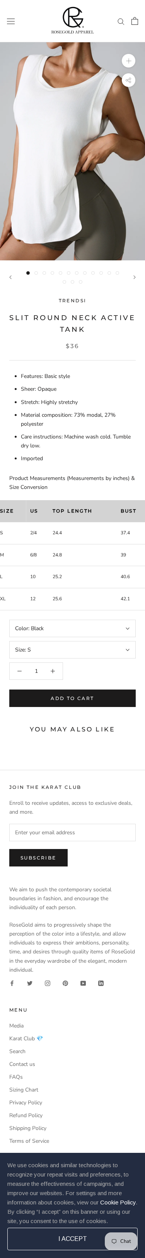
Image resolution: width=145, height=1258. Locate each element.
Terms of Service (29, 1141)
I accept (72, 1238)
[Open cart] (134, 21)
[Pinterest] (65, 983)
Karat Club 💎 (26, 1038)
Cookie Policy (118, 1202)
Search (17, 1051)
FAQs (16, 1077)
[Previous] (10, 277)
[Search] (121, 21)
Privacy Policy (25, 1102)
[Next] (134, 277)
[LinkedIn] (101, 983)
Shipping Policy (27, 1128)
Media (16, 1025)
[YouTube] (83, 983)
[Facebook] (12, 983)
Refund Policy (26, 1115)
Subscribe (38, 858)
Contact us (22, 1064)
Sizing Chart (23, 1089)
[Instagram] (47, 983)
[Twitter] (29, 983)
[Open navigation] (11, 21)
